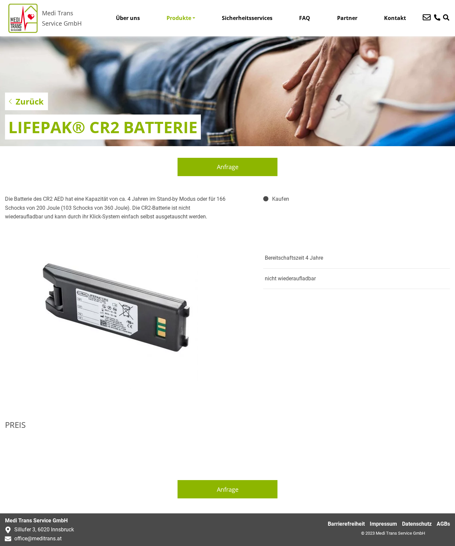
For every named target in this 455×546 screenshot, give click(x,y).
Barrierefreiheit (346, 524)
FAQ (304, 18)
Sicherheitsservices (247, 18)
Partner (347, 18)
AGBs (443, 524)
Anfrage (227, 167)
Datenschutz (417, 524)
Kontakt (395, 18)
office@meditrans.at (38, 538)
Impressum (383, 524)
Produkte (179, 18)
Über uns (128, 18)
